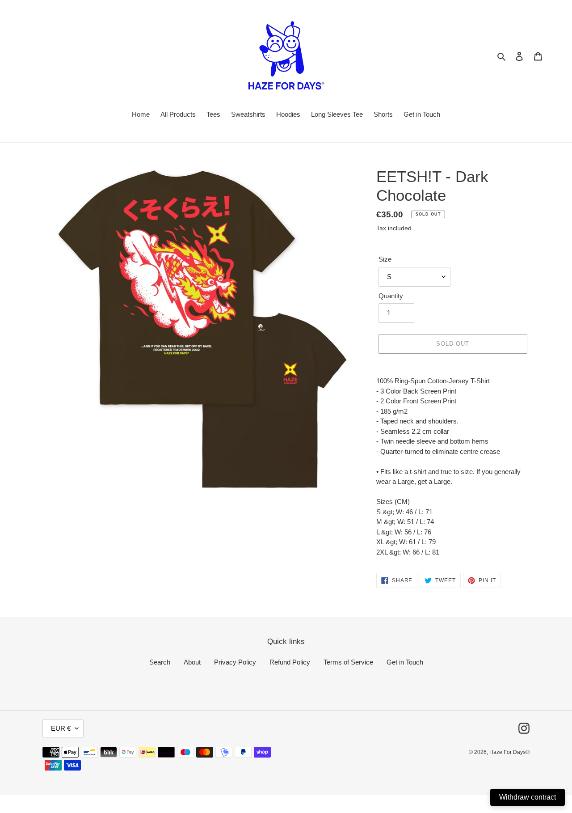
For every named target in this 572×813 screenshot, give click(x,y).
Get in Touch (405, 662)
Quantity (391, 296)
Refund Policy (289, 662)
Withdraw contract (527, 797)
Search (159, 662)
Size (385, 259)
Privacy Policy (235, 662)
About (192, 662)
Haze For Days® (509, 752)
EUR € (61, 728)
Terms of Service (348, 662)
